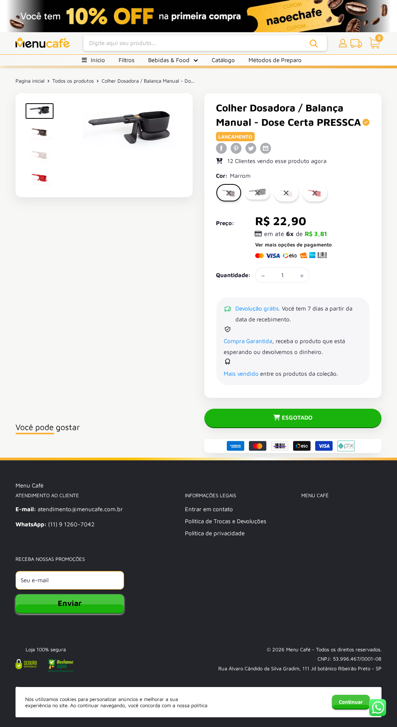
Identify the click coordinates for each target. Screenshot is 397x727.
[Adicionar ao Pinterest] (236, 147)
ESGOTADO (297, 417)
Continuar (351, 702)
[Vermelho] (314, 192)
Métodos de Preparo (275, 60)
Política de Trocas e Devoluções (225, 521)
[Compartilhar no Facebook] (221, 147)
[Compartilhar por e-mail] (265, 147)
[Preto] (257, 193)
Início (98, 60)
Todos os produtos (73, 81)
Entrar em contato (209, 509)
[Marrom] (228, 192)
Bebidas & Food (169, 60)
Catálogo (223, 60)
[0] (372, 43)
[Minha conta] (343, 43)
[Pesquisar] (314, 43)
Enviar (70, 603)
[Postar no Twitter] (250, 147)
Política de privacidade (215, 533)
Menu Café (298, 649)
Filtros (127, 60)
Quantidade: (233, 275)
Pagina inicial (30, 81)
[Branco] (286, 192)
